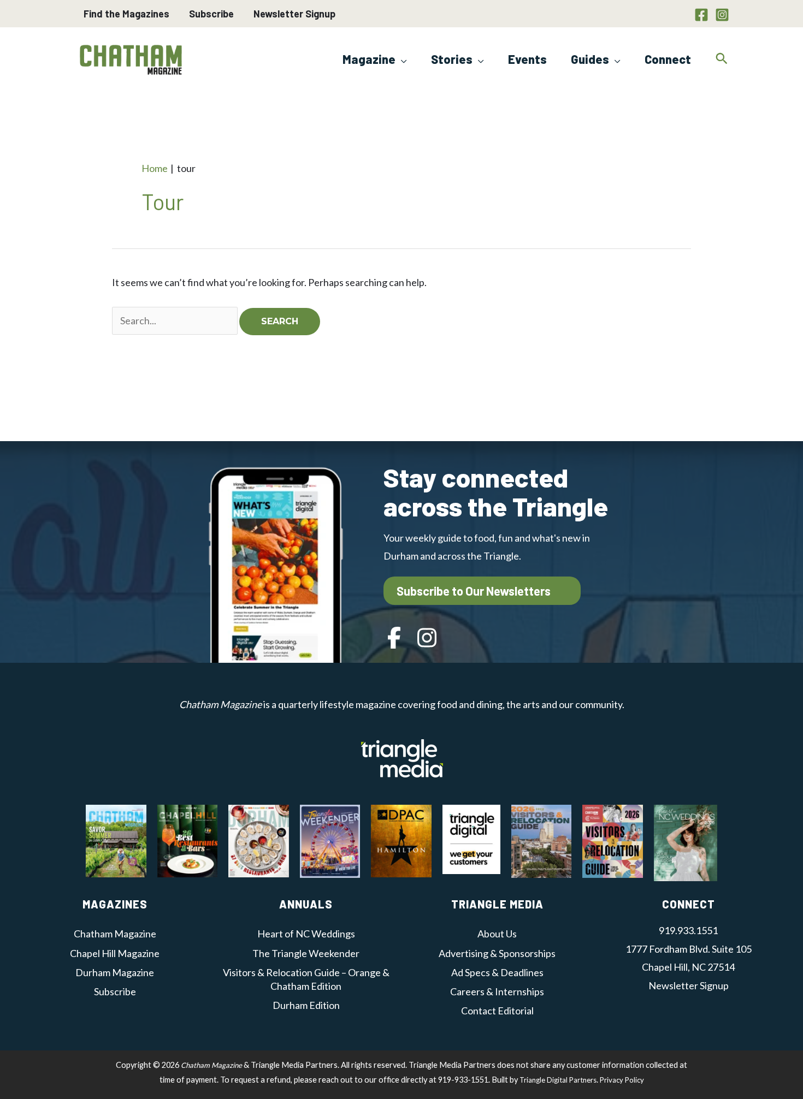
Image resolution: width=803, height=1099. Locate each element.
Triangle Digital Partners (558, 1080)
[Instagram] (722, 15)
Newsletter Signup (294, 14)
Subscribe (211, 14)
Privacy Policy (622, 1080)
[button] (401, 59)
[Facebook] (701, 15)
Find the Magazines (126, 14)
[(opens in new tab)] (402, 757)
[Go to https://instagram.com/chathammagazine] (427, 639)
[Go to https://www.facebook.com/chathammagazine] (394, 639)
